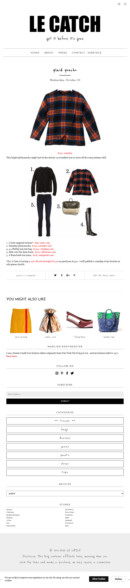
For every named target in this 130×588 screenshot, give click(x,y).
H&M (67, 518)
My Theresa (69, 510)
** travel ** (65, 421)
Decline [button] (118, 579)
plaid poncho (65, 70)
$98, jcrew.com (42, 242)
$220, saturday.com (42, 245)
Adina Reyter (11, 526)
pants (65, 455)
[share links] (118, 4)
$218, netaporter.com (43, 255)
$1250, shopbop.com (43, 249)
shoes (65, 464)
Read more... (12, 356)
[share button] (125, 4)
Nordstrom (69, 515)
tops (65, 472)
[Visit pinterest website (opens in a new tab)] (24, 95)
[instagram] (57, 373)
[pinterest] (62, 373)
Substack (95, 53)
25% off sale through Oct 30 (44, 261)
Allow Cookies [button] (98, 579)
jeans (65, 447)
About (49, 53)
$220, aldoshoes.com (45, 252)
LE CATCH (65, 23)
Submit (65, 401)
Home (35, 53)
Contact (78, 53)
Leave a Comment (26, 275)
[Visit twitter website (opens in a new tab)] (55, 275)
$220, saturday (65, 153)
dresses (65, 438)
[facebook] (67, 373)
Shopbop (9, 518)
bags (65, 429)
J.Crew (8, 520)
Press (62, 53)
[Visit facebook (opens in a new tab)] (61, 275)
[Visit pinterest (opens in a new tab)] (74, 275)
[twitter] (72, 373)
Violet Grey (10, 512)
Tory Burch (69, 523)
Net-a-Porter (69, 512)
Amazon (9, 510)
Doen (67, 526)
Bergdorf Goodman (13, 515)
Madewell (68, 520)
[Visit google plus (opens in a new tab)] (68, 275)
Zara (8, 523)
